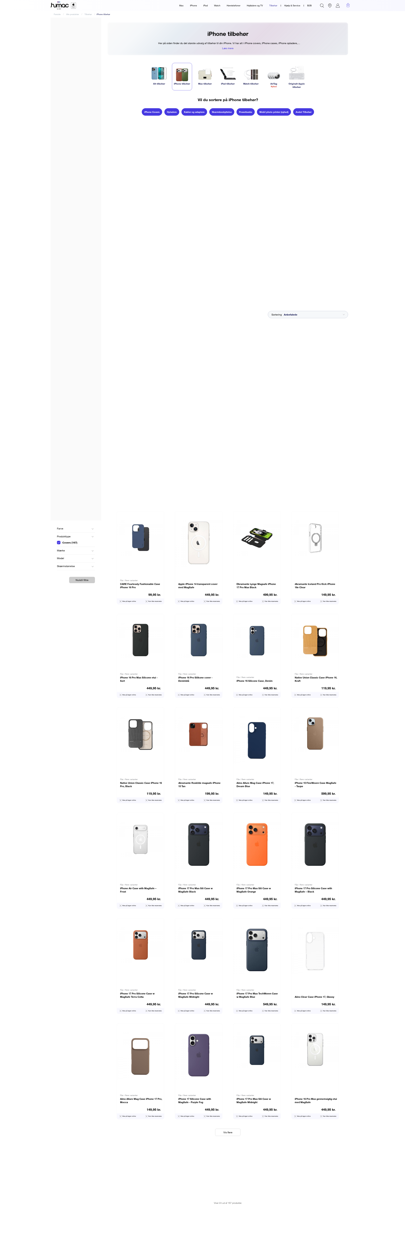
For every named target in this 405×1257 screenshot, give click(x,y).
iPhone (193, 5)
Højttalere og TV (255, 5)
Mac (181, 5)
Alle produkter (72, 14)
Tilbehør (273, 5)
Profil (338, 5)
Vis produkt (140, 557)
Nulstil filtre (82, 580)
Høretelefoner (233, 5)
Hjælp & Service (292, 5)
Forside (57, 14)
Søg (322, 5)
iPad (205, 5)
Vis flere (227, 1132)
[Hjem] (63, 5)
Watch (217, 5)
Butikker (330, 5)
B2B (309, 5)
